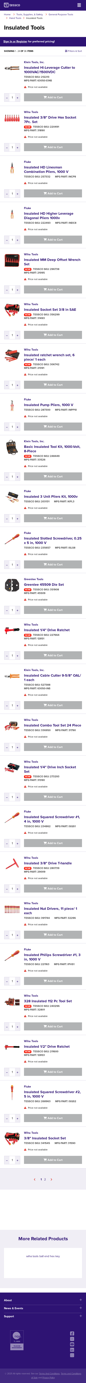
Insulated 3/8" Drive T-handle (48, 863)
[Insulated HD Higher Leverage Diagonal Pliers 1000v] (12, 214)
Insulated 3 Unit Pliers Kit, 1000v (51, 496)
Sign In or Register (15, 41)
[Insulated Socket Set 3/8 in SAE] (12, 310)
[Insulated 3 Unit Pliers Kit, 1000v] (12, 497)
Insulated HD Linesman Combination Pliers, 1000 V (46, 169)
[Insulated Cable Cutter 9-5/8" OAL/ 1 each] (12, 676)
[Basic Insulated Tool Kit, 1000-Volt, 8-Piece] (12, 447)
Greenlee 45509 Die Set (44, 584)
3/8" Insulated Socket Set (45, 1138)
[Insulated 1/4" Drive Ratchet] (12, 631)
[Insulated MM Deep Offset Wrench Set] (12, 260)
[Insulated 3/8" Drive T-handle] (12, 864)
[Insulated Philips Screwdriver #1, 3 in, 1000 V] (12, 955)
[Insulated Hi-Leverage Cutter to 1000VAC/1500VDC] (12, 68)
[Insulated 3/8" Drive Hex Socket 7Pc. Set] (12, 118)
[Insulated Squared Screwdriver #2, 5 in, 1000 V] (12, 1092)
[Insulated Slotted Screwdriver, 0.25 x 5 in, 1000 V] (12, 539)
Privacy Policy (48, 1377)
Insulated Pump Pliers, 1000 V (48, 405)
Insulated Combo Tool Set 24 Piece (52, 725)
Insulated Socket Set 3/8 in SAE (50, 309)
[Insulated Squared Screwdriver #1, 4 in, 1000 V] (12, 817)
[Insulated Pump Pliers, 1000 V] (12, 405)
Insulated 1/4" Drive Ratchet (47, 630)
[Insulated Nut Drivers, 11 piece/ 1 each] (12, 909)
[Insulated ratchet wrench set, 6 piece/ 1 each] (12, 356)
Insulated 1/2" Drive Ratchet (47, 1046)
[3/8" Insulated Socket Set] (12, 1139)
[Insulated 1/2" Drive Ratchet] (12, 1047)
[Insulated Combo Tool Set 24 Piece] (12, 726)
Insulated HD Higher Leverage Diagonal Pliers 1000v (48, 215)
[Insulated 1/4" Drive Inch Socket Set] (12, 768)
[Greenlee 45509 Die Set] (12, 585)
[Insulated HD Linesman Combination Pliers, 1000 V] (12, 168)
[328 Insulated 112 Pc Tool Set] (12, 1002)
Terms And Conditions (49, 1373)
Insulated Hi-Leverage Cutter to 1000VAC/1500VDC (49, 69)
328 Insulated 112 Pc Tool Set (48, 1001)
